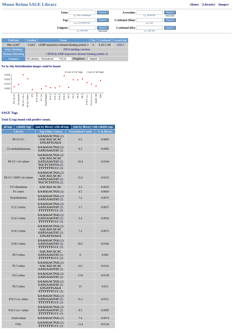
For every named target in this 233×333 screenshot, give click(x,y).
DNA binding (71, 49)
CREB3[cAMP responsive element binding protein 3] (77, 53)
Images (223, 4)
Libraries (208, 4)
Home (194, 4)
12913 (120, 44)
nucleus (85, 49)
